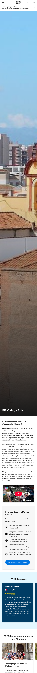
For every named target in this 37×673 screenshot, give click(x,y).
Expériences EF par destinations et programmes (15, 8)
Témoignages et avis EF (11, 7)
